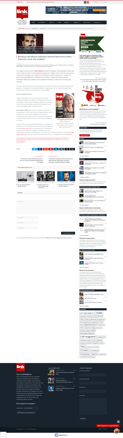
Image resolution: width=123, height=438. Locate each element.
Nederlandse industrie (86, 340)
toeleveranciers (90, 347)
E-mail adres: (19, 408)
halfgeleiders (102, 324)
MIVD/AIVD (69, 134)
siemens (95, 343)
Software (102, 343)
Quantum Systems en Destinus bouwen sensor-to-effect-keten (93, 225)
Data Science (45, 65)
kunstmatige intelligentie (87, 333)
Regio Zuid (33, 66)
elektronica (87, 322)
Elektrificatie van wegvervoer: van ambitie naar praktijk (94, 168)
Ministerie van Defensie (62, 139)
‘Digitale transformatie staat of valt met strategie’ (66, 185)
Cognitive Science (30, 139)
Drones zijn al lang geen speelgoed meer (24, 185)
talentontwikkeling (41, 66)
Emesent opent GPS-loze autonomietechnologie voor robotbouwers (94, 196)
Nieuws (66, 22)
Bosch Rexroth (98, 316)
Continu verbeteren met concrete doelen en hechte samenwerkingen (94, 143)
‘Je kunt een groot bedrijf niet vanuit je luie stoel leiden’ (94, 152)
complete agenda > (85, 177)
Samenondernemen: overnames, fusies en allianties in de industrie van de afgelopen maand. (94, 231)
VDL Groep (92, 357)
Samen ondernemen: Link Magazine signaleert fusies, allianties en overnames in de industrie (95, 220)
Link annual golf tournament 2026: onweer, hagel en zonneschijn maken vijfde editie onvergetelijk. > (93, 80)
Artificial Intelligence (28, 65)
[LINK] (22, 14)
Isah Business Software (85, 330)
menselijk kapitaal (63, 65)
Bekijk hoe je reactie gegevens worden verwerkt (59, 238)
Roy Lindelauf (20, 141)
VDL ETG (85, 357)
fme (81, 325)
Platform (41, 22)
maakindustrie (101, 337)
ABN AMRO (88, 313)
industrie (87, 328)
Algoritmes (19, 65)
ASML (99, 313)
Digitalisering (101, 319)
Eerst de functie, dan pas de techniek (93, 302)
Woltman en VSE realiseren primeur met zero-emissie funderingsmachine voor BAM (31, 160)
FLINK (59, 22)
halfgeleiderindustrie (90, 325)
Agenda (75, 22)
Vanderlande (102, 354)
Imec (81, 328)
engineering (95, 322)
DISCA (51, 22)
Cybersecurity (38, 65)
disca (81, 322)
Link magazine (88, 336)
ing (93, 328)
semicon (89, 343)
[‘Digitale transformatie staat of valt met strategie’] (66, 177)
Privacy (105, 429)
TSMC (97, 347)
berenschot (90, 316)
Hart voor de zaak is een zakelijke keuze (94, 147)
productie (82, 343)
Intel (97, 328)
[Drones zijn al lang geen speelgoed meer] (25, 177)
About (100, 429)
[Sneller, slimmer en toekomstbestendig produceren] (46, 177)
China (87, 319)
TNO (82, 346)
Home (33, 22)
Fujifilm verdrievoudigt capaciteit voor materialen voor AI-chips (93, 191)
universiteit (50, 66)
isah (101, 327)
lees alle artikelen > (85, 156)
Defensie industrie (53, 65)
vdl (80, 357)
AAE (81, 313)
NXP (94, 340)
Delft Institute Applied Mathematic (45, 139)
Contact (97, 22)
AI (93, 313)
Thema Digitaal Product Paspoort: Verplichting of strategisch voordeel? (95, 173)
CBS (81, 319)
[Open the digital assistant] (116, 431)
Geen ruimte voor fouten (90, 298)
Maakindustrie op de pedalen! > (98, 124)
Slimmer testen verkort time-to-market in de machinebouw (95, 163)
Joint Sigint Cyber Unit (25, 128)
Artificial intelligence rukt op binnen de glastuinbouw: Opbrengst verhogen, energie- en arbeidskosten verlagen (61, 160)
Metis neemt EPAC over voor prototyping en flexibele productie (94, 201)
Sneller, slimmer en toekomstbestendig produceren (40, 2)
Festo (101, 322)
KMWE (93, 330)
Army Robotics (20, 139)
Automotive (83, 316)
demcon (93, 319)
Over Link (86, 22)
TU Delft (84, 350)
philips (99, 340)
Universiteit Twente (88, 354)
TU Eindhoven (94, 351)
